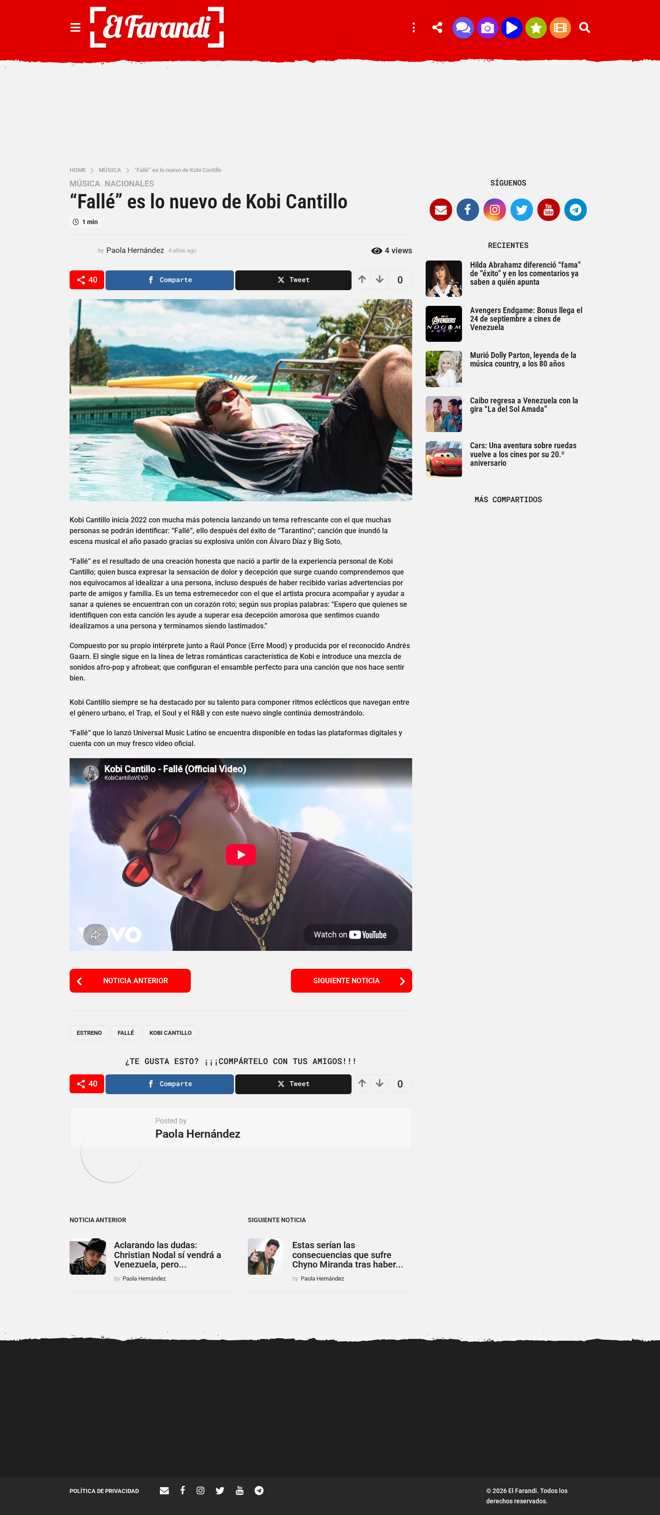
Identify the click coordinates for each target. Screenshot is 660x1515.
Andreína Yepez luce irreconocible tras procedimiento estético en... (204, 1448)
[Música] (512, 28)
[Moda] (536, 28)
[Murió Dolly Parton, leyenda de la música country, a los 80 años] (444, 369)
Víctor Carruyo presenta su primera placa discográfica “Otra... (474, 1448)
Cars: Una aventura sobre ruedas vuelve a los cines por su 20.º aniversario (523, 454)
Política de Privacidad (104, 1491)
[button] (75, 28)
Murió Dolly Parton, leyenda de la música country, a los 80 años (523, 359)
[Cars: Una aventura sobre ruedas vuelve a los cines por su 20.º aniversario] (444, 459)
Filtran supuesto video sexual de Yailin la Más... (384, 1445)
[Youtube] (548, 210)
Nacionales (129, 183)
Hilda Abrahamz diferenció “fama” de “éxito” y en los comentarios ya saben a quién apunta (525, 273)
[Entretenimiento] (560, 28)
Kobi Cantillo (171, 1032)
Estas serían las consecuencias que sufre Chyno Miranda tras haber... (348, 1255)
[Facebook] (468, 210)
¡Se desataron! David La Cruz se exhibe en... (564, 1379)
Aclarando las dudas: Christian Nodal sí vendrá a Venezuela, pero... (167, 1255)
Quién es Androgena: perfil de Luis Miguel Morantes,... (294, 1445)
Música (85, 183)
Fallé (126, 1032)
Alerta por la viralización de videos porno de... (114, 1445)
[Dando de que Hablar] (463, 28)
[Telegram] (575, 210)
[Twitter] (521, 210)
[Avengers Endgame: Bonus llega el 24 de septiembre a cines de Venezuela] (444, 324)
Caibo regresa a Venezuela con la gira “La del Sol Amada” (524, 405)
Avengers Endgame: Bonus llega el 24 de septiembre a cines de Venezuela (526, 318)
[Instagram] (495, 210)
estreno (89, 1032)
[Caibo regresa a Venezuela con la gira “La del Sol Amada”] (444, 414)
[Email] (441, 210)
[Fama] (487, 28)
